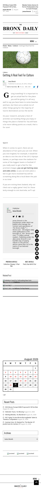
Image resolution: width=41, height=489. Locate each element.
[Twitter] (37, 236)
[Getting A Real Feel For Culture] (20, 60)
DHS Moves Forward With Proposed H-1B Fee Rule (21, 407)
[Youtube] (37, 249)
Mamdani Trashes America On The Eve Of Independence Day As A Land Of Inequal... (30, 7)
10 (11, 377)
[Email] (37, 253)
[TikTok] (37, 244)
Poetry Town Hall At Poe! (29, 264)
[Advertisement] (20, 327)
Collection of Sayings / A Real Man (11, 265)
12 (20, 377)
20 (25, 381)
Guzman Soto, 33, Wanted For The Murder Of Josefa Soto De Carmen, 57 (19, 423)
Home (5, 46)
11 (15, 377)
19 (20, 381)
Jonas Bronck (7, 9)
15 (35, 377)
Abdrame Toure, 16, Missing (14, 412)
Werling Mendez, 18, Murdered (15, 415)
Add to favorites (12, 87)
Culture (15, 46)
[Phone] (37, 257)
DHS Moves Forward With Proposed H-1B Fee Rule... (10, 6)
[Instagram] (37, 240)
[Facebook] (37, 231)
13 (25, 377)
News (10, 46)
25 (15, 384)
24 (11, 385)
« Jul (4, 395)
